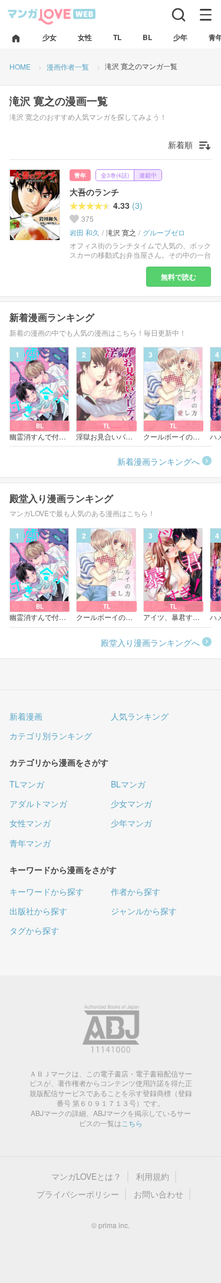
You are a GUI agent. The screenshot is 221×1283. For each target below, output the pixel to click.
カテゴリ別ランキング (50, 735)
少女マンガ (131, 803)
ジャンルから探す (144, 911)
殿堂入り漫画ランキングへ (150, 642)
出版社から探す (38, 911)
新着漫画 (25, 716)
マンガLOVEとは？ (86, 1176)
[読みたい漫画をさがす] (178, 15)
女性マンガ (30, 823)
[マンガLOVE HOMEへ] (16, 39)
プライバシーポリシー (78, 1194)
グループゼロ (164, 232)
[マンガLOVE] (52, 16)
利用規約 (152, 1176)
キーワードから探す (46, 891)
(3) (137, 205)
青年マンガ (30, 843)
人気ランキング (140, 716)
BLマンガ (128, 784)
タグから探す (34, 930)
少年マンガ (131, 823)
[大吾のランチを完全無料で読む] (34, 204)
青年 (80, 175)
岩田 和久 (85, 232)
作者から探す (135, 891)
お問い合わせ (158, 1194)
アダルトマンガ (38, 803)
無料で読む (178, 276)
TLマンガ (26, 784)
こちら (132, 1123)
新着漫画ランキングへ (158, 461)
